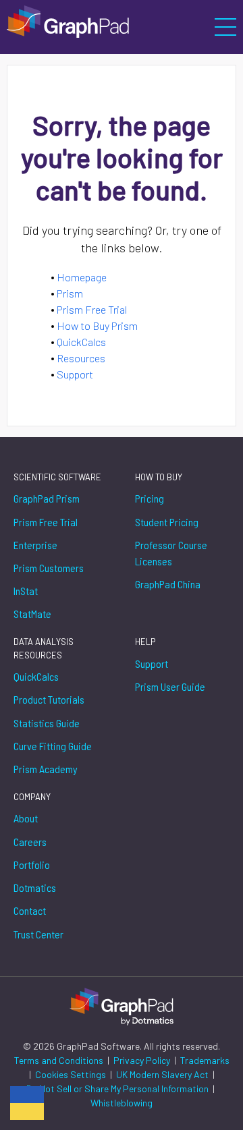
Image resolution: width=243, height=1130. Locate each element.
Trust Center (38, 934)
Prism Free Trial (92, 309)
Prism (70, 293)
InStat (26, 590)
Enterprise (35, 544)
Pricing (149, 498)
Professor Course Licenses (171, 552)
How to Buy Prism (97, 325)
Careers (30, 841)
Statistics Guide (47, 722)
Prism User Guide (170, 686)
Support (75, 374)
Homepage (82, 277)
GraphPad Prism (47, 498)
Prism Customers (49, 567)
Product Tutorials (49, 699)
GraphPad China (167, 583)
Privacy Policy (142, 1060)
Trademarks (205, 1060)
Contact (30, 910)
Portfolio (32, 864)
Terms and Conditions (59, 1060)
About (26, 818)
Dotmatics (35, 887)
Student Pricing (166, 521)
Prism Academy (46, 768)
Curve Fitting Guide (53, 745)
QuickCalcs (81, 341)
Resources (81, 357)
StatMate (32, 613)
